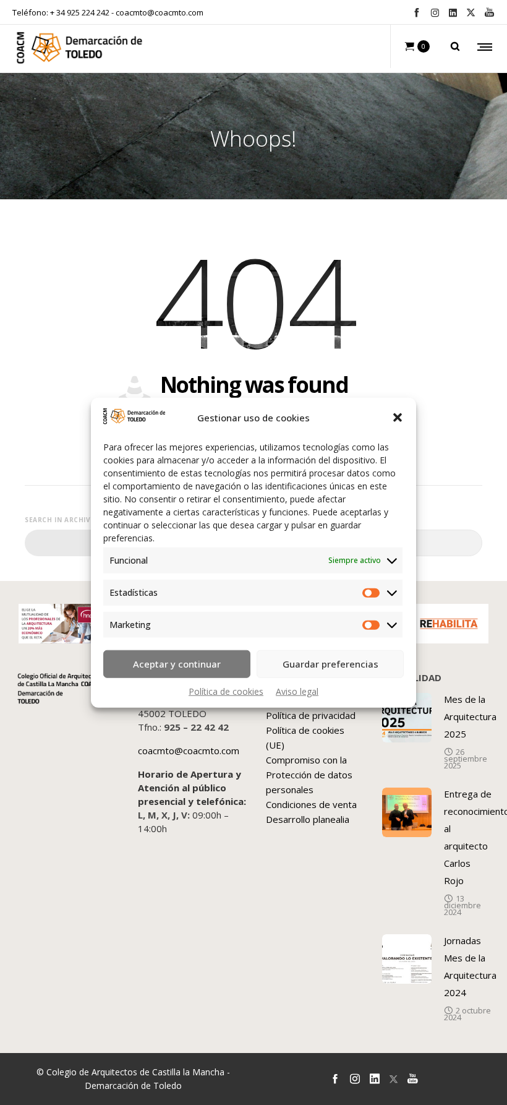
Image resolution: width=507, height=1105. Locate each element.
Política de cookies (226, 691)
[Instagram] (435, 12)
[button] (397, 417)
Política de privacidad (311, 715)
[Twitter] (471, 12)
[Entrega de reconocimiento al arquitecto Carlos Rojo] (407, 812)
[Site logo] (79, 50)
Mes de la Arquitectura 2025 (470, 716)
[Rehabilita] (448, 623)
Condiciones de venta (311, 804)
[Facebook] (416, 12)
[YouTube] (489, 12)
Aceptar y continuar (177, 664)
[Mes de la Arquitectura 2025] (407, 717)
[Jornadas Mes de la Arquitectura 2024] (407, 959)
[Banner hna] (58, 623)
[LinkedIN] (453, 12)
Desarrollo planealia (307, 819)
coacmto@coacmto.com (159, 12)
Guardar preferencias (330, 664)
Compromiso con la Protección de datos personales (309, 775)
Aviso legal (297, 691)
